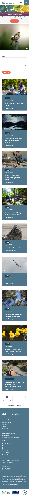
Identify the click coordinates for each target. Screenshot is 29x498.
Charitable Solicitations (8, 433)
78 (10, 400)
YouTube (7, 446)
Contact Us (5, 429)
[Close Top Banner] (27, 6)
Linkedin (7, 450)
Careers (4, 426)
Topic (3, 56)
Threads (7, 452)
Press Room (5, 424)
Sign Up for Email (6, 422)
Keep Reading (9, 108)
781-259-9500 (6, 468)
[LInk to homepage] (8, 2)
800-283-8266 (6, 470)
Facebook (7, 443)
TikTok (6, 454)
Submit (6, 72)
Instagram (7, 448)
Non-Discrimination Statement (10, 437)
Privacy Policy (5, 431)
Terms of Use (5, 435)
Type (3, 63)
